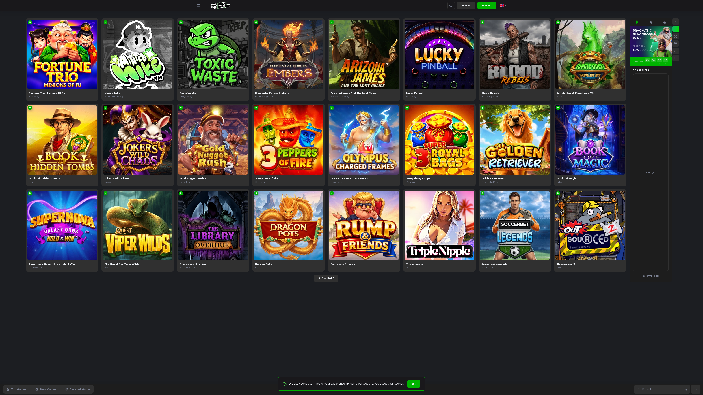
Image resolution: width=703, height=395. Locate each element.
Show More (651, 276)
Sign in (466, 5)
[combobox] (503, 5)
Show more (326, 278)
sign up (487, 5)
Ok (414, 384)
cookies (399, 383)
